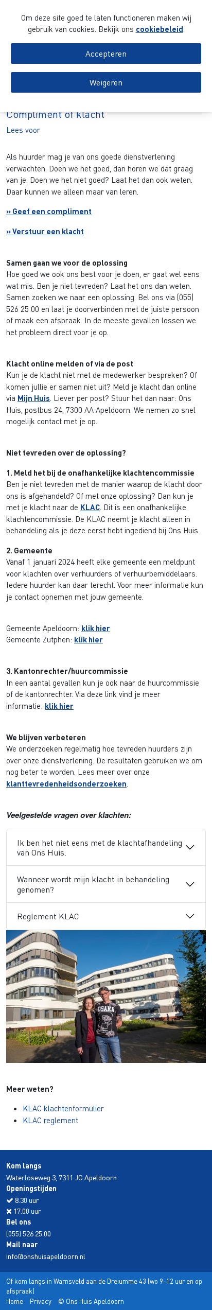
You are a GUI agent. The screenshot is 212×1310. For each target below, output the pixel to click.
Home (14, 1301)
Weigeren (106, 82)
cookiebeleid (159, 29)
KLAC (90, 507)
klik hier (95, 628)
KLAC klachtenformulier (63, 1108)
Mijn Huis (33, 398)
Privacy (40, 1301)
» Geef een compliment (49, 211)
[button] (23, 130)
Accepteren (106, 53)
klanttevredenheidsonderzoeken (66, 783)
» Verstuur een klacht (45, 231)
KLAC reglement (50, 1120)
